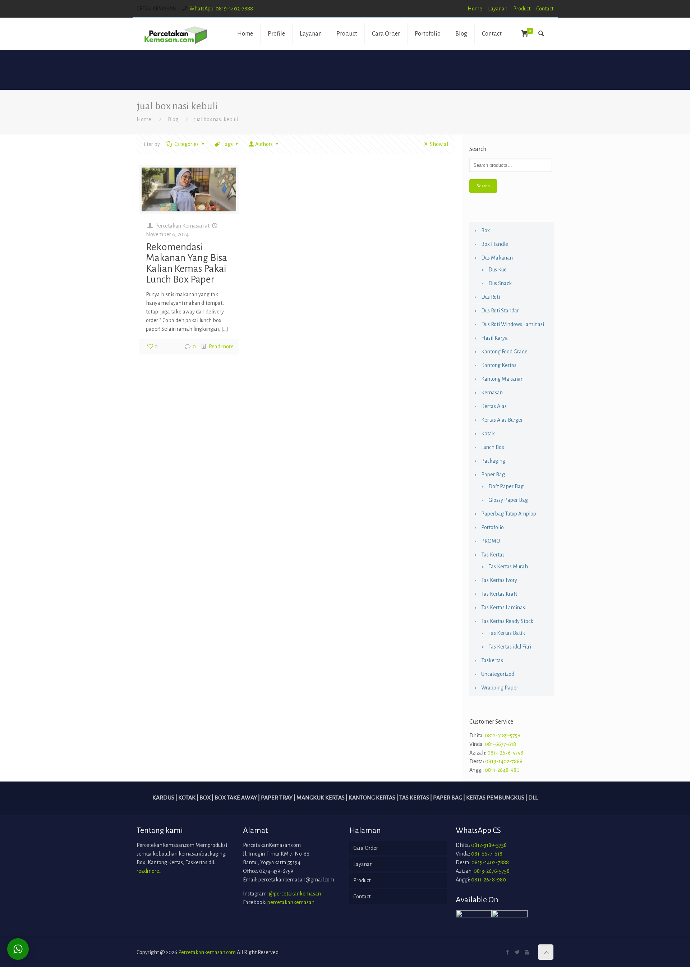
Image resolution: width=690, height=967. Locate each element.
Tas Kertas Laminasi (503, 607)
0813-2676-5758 (505, 753)
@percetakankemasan (295, 894)
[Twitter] (517, 952)
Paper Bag (493, 474)
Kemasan (492, 392)
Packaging (493, 461)
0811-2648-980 (502, 770)
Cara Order (365, 848)
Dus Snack (500, 283)
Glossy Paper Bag (508, 500)
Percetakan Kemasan (179, 226)
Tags (227, 144)
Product (521, 9)
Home (475, 9)
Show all (439, 144)
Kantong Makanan (502, 379)
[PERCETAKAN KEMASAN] (176, 34)
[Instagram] (527, 952)
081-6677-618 (500, 744)
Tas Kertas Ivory (499, 580)
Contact (544, 9)
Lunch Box (492, 447)
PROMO (490, 541)
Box (485, 230)
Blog (173, 119)
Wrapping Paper (499, 688)
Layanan (497, 9)
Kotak (488, 433)
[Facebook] (507, 952)
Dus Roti (490, 297)
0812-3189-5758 (502, 735)
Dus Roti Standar (500, 310)
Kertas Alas (494, 406)
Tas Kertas (493, 555)
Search (483, 185)
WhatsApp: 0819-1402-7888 (221, 9)
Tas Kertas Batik (506, 633)
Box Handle (494, 244)
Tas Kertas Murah (508, 566)
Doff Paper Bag (506, 486)
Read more (221, 346)
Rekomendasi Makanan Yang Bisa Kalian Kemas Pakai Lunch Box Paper (186, 263)
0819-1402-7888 (504, 761)
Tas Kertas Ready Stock (507, 621)
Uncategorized (497, 674)
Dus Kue (497, 269)
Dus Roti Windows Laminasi (512, 324)
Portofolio (492, 527)
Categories (186, 144)
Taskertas (492, 660)
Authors (264, 144)
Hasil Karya (494, 338)
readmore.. (149, 871)
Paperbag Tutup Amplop (508, 514)
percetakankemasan (290, 902)
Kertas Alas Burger (502, 420)
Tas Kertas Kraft (499, 594)
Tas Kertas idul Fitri (509, 647)
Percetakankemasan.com (207, 952)
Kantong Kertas (498, 365)
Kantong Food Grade (504, 351)
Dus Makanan (497, 258)
